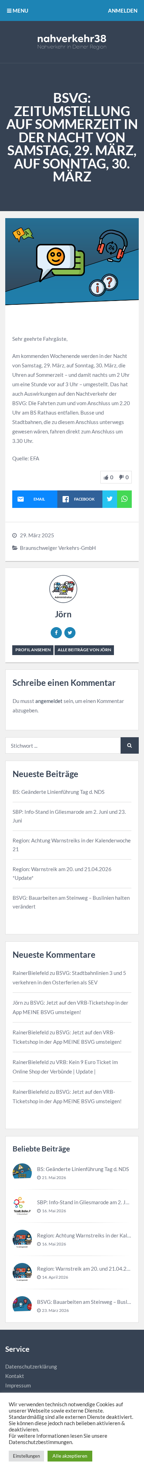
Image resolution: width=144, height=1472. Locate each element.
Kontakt (14, 1376)
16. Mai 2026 (54, 1210)
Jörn (63, 614)
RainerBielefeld (31, 973)
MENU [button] (20, 10)
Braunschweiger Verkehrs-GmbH (58, 548)
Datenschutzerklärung (31, 1366)
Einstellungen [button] (26, 1456)
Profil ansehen (33, 649)
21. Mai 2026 (54, 1177)
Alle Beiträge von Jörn (84, 649)
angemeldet (49, 701)
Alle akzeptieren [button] (69, 1456)
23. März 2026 (55, 1310)
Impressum (18, 1385)
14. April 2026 (55, 1277)
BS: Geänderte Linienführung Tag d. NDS (59, 792)
